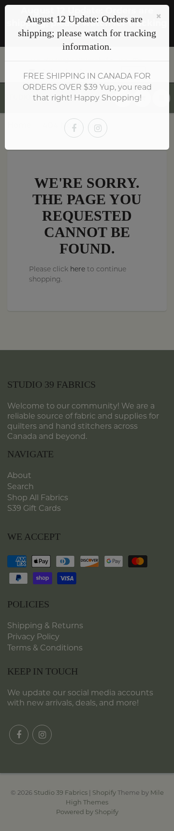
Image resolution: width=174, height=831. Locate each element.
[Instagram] (97, 128)
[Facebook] (74, 128)
